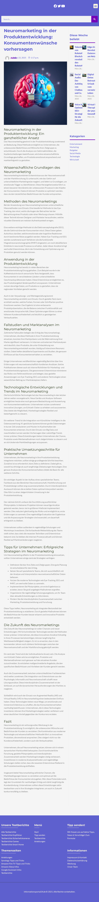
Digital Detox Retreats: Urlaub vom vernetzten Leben (93, 83)
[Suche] (94, 19)
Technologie (75, 156)
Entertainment (76, 144)
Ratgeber (74, 150)
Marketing (74, 147)
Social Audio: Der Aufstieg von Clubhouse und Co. (80, 83)
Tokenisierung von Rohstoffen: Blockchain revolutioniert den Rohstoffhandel (82, 56)
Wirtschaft (74, 160)
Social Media (75, 153)
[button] (95, 6)
